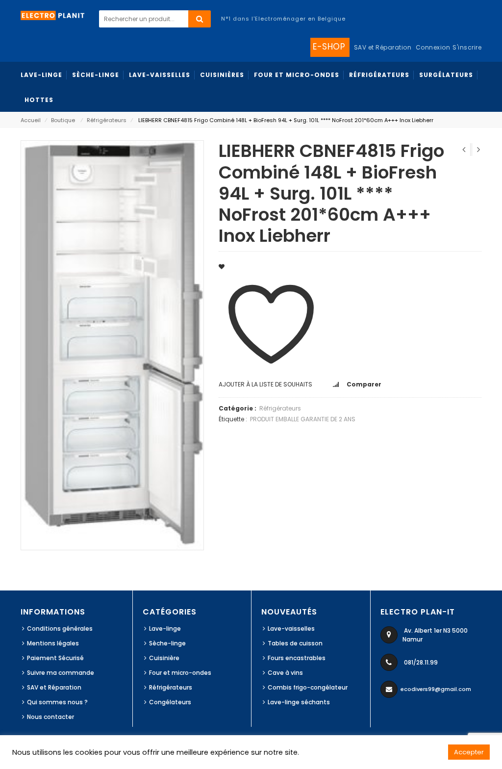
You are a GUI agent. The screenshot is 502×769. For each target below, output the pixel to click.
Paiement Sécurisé (55, 658)
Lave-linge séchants (299, 702)
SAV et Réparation (54, 687)
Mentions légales (53, 643)
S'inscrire (466, 47)
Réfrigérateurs (106, 120)
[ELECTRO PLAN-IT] (53, 15)
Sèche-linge (167, 643)
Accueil (31, 120)
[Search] (199, 18)
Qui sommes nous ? (57, 702)
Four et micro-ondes (180, 672)
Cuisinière (164, 658)
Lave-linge (165, 628)
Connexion (433, 47)
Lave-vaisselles (291, 628)
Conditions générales (60, 628)
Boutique (63, 120)
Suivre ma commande (60, 672)
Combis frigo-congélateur (308, 687)
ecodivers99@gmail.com (436, 689)
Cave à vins (285, 672)
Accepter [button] (469, 752)
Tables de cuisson (295, 643)
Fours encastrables (297, 658)
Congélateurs (170, 702)
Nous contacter (50, 717)
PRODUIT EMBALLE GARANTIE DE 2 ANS (302, 419)
